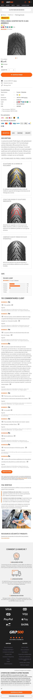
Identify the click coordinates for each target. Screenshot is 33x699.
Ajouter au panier (17, 74)
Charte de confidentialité (24, 654)
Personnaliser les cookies (16, 696)
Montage (20, 133)
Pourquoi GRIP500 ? (8, 649)
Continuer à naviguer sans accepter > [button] (22, 670)
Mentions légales (24, 665)
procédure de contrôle (22, 478)
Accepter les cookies (16, 692)
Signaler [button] (3, 307)
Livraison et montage (8, 652)
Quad (18, 5)
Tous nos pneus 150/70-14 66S (9, 111)
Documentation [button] (5, 538)
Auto (2, 5)
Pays (8, 659)
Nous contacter (25, 649)
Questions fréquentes (8, 656)
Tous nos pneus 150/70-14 (8, 109)
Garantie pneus (8, 664)
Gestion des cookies (25, 662)
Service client (24, 647)
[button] (24, 310)
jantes (8, 5)
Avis (13, 133)
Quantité (4, 70)
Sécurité (27, 133)
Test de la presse (8, 647)
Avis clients (25, 652)
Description (6, 133)
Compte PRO (8, 654)
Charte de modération (24, 656)
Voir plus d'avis (6, 471)
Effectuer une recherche (17, 10)
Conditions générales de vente (25, 659)
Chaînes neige (25, 5)
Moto (13, 5)
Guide (8, 661)
